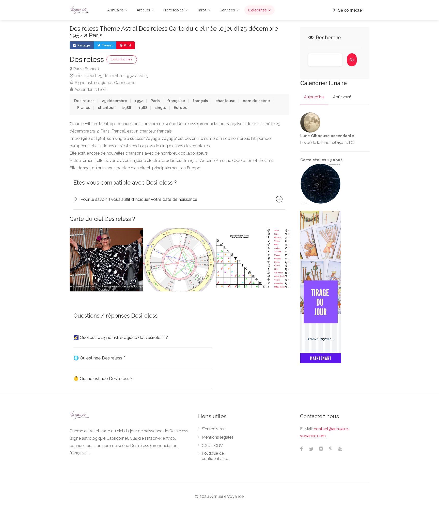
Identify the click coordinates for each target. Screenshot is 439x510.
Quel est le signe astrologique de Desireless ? (120, 337)
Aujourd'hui (314, 97)
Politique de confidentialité (215, 456)
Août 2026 (342, 97)
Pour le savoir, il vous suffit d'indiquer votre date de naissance (139, 199)
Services (227, 10)
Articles (143, 10)
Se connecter (350, 10)
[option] (179, 259)
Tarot (201, 10)
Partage (83, 45)
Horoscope (173, 10)
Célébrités (257, 10)
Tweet (107, 45)
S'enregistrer (213, 428)
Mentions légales (217, 437)
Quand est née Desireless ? (103, 378)
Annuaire (115, 10)
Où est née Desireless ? (99, 357)
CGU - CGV (212, 445)
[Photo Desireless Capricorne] (106, 259)
